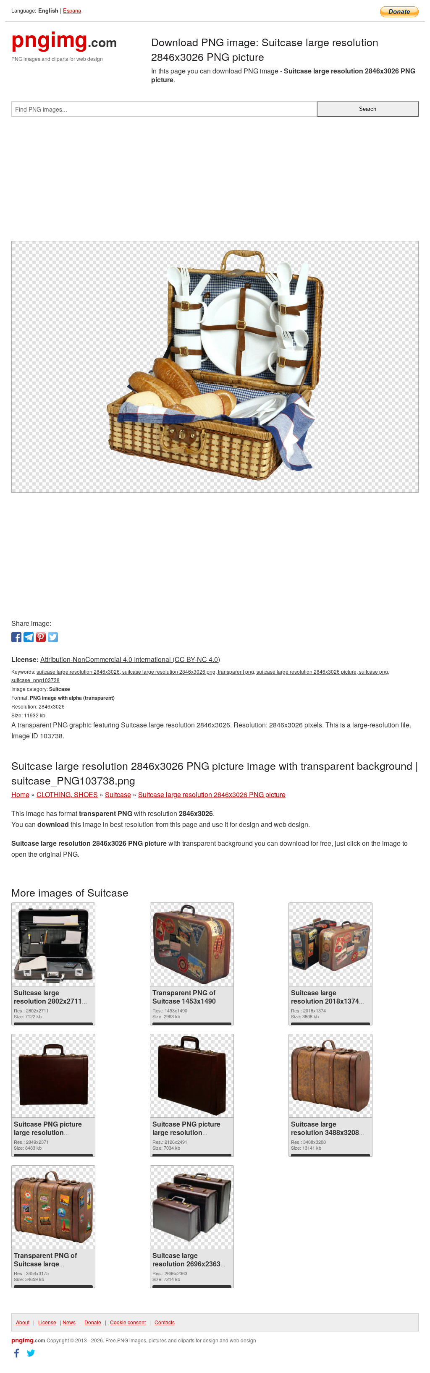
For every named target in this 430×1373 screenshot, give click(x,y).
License (47, 1322)
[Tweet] (53, 637)
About (22, 1322)
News (69, 1322)
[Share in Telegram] (29, 637)
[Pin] (41, 637)
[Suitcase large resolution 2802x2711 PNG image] (53, 944)
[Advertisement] (215, 182)
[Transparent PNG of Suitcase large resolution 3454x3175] (53, 1207)
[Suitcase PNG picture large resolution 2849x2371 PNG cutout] (53, 1076)
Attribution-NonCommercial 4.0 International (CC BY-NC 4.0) (130, 659)
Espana (72, 10)
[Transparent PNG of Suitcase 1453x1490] (192, 944)
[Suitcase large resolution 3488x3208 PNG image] (330, 1076)
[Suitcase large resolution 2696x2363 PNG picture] (191, 1207)
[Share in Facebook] (16, 637)
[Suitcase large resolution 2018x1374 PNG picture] (330, 944)
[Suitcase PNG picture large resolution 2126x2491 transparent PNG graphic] (192, 1076)
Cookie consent (128, 1322)
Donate (92, 1322)
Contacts (165, 1322)
